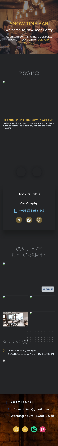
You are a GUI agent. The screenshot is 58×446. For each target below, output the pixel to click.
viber (39, 220)
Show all (49, 289)
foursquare (43, 429)
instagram (16, 429)
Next (37, 171)
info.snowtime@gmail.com (30, 409)
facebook (25, 429)
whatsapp (29, 220)
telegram (19, 220)
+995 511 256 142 (32, 211)
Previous (21, 171)
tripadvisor (34, 429)
